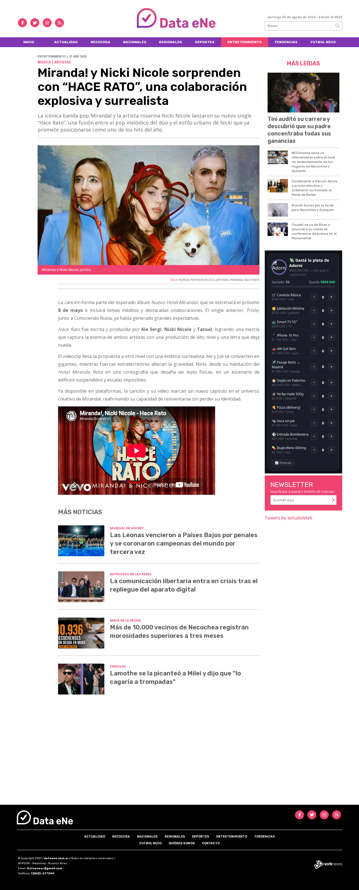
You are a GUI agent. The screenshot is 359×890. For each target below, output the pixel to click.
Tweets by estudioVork (288, 518)
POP (193, 280)
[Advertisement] (179, 757)
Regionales (170, 42)
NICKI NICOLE (206, 280)
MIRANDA (236, 280)
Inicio (28, 42)
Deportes (205, 42)
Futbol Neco (323, 42)
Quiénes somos (182, 843)
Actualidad (66, 42)
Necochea (100, 42)
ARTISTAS (222, 280)
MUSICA (184, 280)
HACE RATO (251, 280)
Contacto (211, 843)
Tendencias (286, 42)
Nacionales (134, 42)
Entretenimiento (244, 42)
